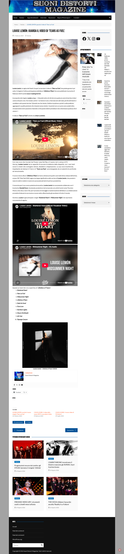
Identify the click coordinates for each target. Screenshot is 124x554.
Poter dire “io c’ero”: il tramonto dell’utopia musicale (87, 71)
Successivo (70, 430)
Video (29, 422)
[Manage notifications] (119, 550)
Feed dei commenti (18, 535)
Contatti (76, 18)
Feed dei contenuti (18, 531)
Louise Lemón (19, 422)
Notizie (21, 18)
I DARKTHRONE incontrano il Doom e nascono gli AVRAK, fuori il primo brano (61, 464)
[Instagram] (19, 385)
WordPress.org (17, 539)
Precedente (20, 430)
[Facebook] (14, 385)
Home (15, 18)
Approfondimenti (32, 18)
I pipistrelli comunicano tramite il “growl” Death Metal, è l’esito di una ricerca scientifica (107, 132)
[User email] (22, 385)
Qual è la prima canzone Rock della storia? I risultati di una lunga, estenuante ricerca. (107, 88)
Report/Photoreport (63, 18)
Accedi (15, 526)
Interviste (43, 18)
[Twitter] (17, 385)
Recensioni (51, 18)
